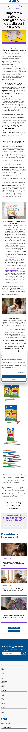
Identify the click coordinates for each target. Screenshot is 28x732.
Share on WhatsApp (12, 505)
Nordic (2, 702)
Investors (2, 712)
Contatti (2, 669)
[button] (25, 45)
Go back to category (14, 627)
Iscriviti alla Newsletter (8, 727)
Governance (3, 711)
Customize (13, 379)
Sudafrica (2, 699)
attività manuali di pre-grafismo (14, 229)
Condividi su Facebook (13, 503)
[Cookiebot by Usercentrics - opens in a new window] (18, 351)
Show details (21, 372)
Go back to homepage (14, 631)
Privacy (2, 672)
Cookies (2, 673)
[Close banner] (26, 351)
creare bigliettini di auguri (11, 270)
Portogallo (2, 696)
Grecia (2, 704)
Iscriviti (23, 653)
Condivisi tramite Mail (12, 508)
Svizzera (2, 700)
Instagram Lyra (3, 685)
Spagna (2, 695)
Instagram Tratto (4, 681)
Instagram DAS (3, 682)
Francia (2, 694)
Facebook (2, 678)
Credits (2, 668)
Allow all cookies (14, 376)
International (3, 703)
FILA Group (3, 707)
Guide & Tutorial (13, 5)
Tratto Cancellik (13, 476)
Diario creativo (5, 5)
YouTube (2, 686)
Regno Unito (3, 698)
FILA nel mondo (4, 713)
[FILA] (14, 1)
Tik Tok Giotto (3, 687)
